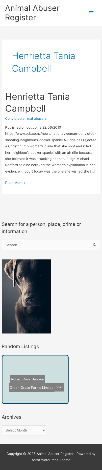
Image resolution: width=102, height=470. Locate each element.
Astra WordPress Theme (51, 460)
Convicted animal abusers (26, 118)
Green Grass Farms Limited (30, 387)
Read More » (15, 183)
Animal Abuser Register (32, 12)
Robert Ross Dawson (27, 379)
